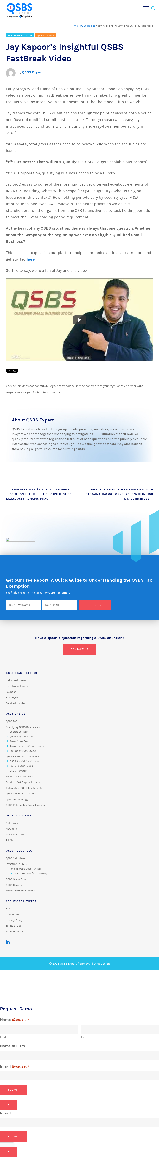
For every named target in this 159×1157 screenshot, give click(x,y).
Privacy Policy (14, 920)
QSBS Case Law (15, 885)
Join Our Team (14, 931)
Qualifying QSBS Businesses (23, 727)
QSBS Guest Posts (16, 879)
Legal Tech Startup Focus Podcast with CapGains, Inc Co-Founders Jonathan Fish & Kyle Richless (119, 494)
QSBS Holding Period (21, 766)
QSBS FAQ (11, 721)
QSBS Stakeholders (21, 673)
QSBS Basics (87, 25)
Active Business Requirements (27, 746)
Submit (13, 1089)
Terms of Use (13, 925)
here (31, 259)
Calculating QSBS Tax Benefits (24, 788)
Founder (11, 692)
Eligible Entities (19, 731)
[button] (147, 7)
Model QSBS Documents (20, 890)
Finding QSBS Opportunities (25, 868)
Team (9, 908)
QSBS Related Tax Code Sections (25, 805)
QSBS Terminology (17, 799)
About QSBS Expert (21, 901)
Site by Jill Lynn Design (95, 963)
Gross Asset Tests (19, 741)
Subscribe (95, 605)
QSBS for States (19, 815)
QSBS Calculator (16, 858)
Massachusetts (15, 834)
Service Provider (15, 703)
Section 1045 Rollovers (19, 776)
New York (11, 828)
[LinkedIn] (8, 942)
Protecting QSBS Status (23, 751)
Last (84, 1037)
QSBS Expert (32, 72)
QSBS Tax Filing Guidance (21, 793)
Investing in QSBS (16, 864)
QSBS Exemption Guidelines (23, 756)
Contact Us (80, 649)
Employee (12, 697)
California (12, 823)
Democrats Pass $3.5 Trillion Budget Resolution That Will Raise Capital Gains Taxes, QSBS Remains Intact (39, 494)
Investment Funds (17, 686)
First (3, 1037)
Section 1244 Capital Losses (23, 782)
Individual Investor (17, 680)
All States (11, 840)
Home (74, 25)
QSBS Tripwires (18, 770)
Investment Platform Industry (30, 873)
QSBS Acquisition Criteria (24, 761)
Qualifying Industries (22, 736)
